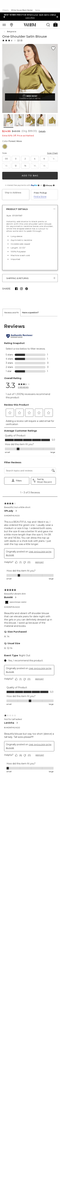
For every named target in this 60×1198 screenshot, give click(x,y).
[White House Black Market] (30, 24)
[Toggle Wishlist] (53, 48)
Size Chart (52, 153)
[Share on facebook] (16, 288)
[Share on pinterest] (26, 288)
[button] (55, 24)
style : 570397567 (14, 215)
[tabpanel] (30, 548)
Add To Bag (30, 175)
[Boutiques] (11, 25)
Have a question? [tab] (30, 312)
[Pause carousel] (57, 17)
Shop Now (26, 18)
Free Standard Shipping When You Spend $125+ (30, 15)
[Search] (48, 25)
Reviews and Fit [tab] (11, 312)
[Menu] (4, 25)
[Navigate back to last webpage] (5, 31)
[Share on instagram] (21, 288)
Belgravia (11, 31)
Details (42, 131)
